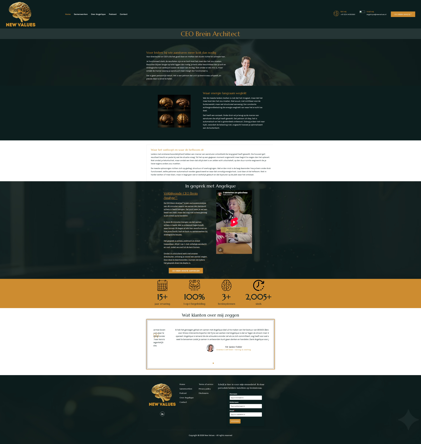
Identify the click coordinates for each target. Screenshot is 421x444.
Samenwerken (81, 14)
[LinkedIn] (162, 414)
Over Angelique (98, 14)
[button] (206, 363)
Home (68, 14)
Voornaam (233, 394)
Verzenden (235, 421)
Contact (123, 14)
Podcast (113, 14)
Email (232, 411)
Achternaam (234, 402)
